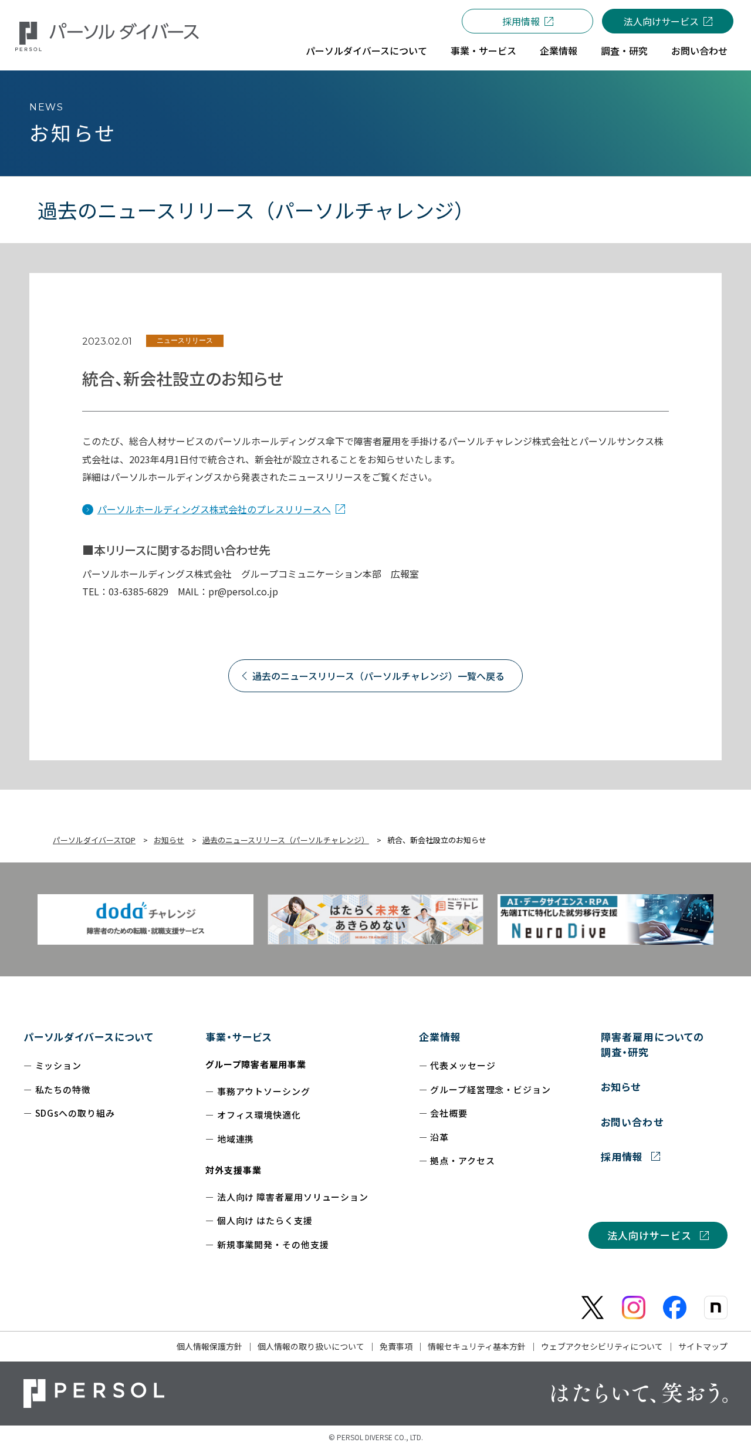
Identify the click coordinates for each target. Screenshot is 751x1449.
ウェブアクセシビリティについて (602, 1346)
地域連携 (236, 1139)
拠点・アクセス (462, 1160)
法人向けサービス (661, 21)
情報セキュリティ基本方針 (477, 1346)
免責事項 (396, 1346)
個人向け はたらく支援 (265, 1220)
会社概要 (449, 1113)
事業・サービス (238, 1036)
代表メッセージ (462, 1065)
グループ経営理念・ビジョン (490, 1089)
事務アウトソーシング (263, 1091)
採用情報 (521, 21)
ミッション (58, 1065)
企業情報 (440, 1036)
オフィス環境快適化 (259, 1114)
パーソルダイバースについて (88, 1036)
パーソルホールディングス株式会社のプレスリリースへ (214, 509)
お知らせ (621, 1086)
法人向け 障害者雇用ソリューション (292, 1197)
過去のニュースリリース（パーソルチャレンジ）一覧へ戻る (378, 676)
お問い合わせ (632, 1121)
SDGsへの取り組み (75, 1113)
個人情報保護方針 (209, 1346)
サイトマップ (703, 1346)
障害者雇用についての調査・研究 (652, 1044)
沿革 (439, 1137)
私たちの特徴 (63, 1089)
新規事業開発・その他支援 (273, 1244)
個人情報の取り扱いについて (311, 1346)
